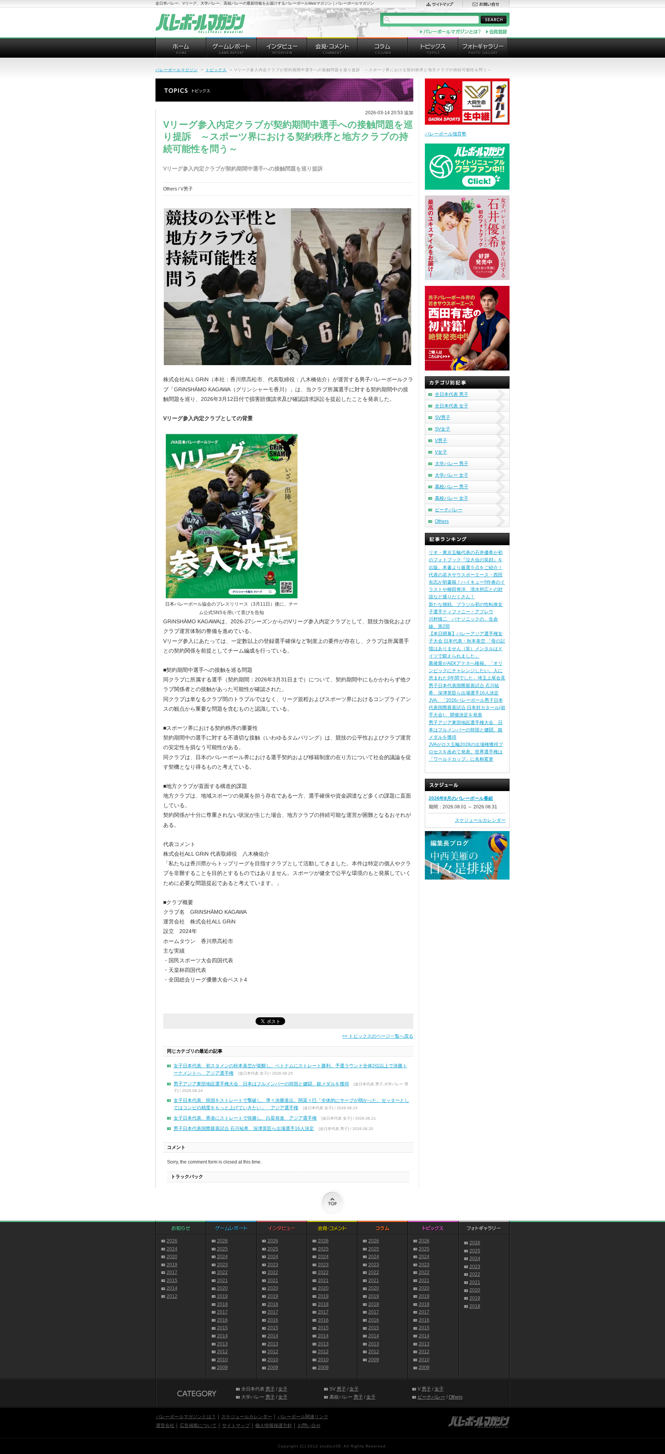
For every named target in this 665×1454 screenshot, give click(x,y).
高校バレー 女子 (451, 498)
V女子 (441, 452)
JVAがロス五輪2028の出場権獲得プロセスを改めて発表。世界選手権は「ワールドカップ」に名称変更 (466, 752)
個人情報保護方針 (273, 1425)
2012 (172, 1296)
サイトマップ (236, 1425)
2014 (172, 1288)
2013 (222, 1344)
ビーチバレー (449, 509)
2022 (222, 1272)
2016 (222, 1320)
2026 (172, 1241)
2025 (222, 1249)
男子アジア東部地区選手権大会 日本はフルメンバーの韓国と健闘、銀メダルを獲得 (261, 1084)
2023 (222, 1264)
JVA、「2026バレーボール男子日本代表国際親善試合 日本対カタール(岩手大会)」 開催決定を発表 (467, 708)
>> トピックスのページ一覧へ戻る (377, 1036)
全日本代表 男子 (451, 394)
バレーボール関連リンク (302, 1416)
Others (442, 521)
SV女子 (442, 429)
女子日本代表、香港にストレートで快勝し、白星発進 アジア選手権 (245, 1118)
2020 (172, 1256)
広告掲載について (198, 1425)
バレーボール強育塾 (445, 134)
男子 (270, 1389)
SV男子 (442, 417)
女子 (282, 1389)
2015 (172, 1280)
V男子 (441, 440)
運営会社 (165, 1425)
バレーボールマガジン (176, 70)
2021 (222, 1280)
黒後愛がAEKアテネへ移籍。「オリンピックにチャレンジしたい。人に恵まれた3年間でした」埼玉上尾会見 (467, 671)
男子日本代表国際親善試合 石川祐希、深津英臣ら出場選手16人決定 (244, 1128)
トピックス (216, 70)
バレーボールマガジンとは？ (186, 1416)
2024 (172, 1249)
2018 (222, 1304)
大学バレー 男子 (451, 463)
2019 (172, 1264)
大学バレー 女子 (451, 475)
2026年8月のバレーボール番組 (461, 798)
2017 (172, 1272)
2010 (222, 1359)
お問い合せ (309, 1425)
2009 (222, 1367)
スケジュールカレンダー (480, 820)
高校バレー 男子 (451, 486)
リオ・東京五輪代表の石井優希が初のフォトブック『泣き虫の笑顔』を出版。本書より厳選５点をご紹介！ (466, 560)
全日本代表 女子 (451, 406)
